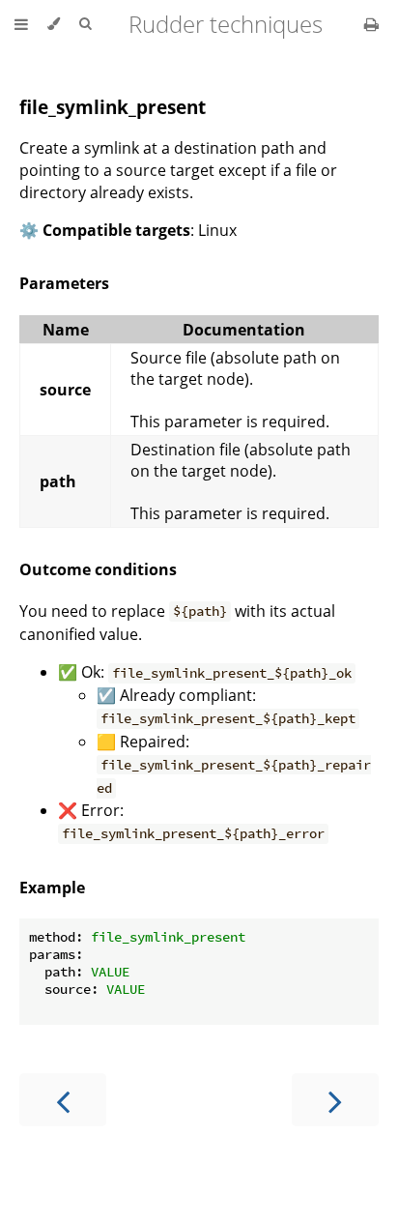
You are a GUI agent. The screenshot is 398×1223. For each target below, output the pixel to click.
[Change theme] (54, 24)
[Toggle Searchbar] (85, 24)
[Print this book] (371, 24)
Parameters (64, 283)
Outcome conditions (98, 569)
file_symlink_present (112, 107)
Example (52, 887)
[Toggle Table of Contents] (21, 24)
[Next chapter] (335, 1099)
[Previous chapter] (62, 1099)
